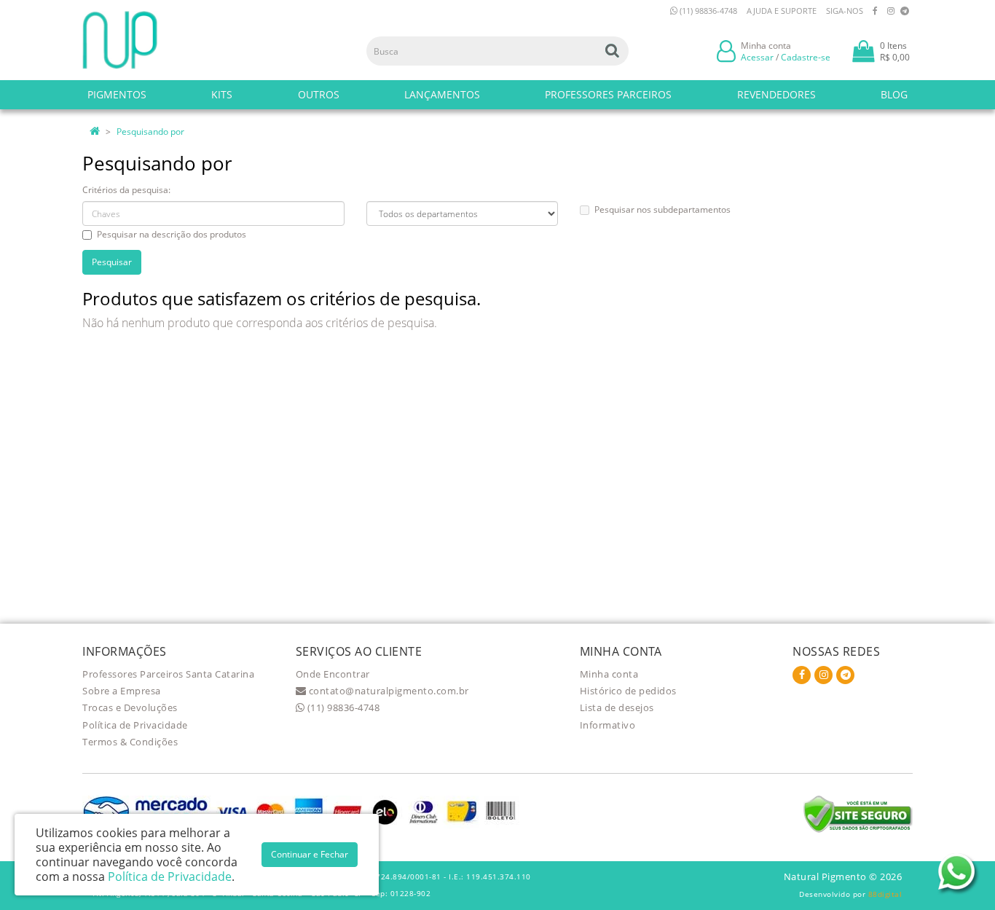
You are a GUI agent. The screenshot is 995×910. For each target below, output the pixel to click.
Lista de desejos (617, 707)
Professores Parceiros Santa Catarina (168, 673)
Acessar (757, 57)
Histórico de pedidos (628, 690)
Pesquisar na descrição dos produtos (171, 234)
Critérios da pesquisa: (126, 190)
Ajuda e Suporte (782, 10)
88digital (885, 894)
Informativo (608, 724)
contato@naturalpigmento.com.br (387, 690)
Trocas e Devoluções (130, 707)
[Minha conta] (726, 50)
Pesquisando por (150, 131)
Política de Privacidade (135, 724)
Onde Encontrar (333, 673)
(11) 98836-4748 (707, 10)
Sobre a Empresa (121, 690)
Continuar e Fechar (309, 854)
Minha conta (609, 673)
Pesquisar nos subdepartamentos (662, 209)
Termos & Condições (130, 741)
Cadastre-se (805, 57)
